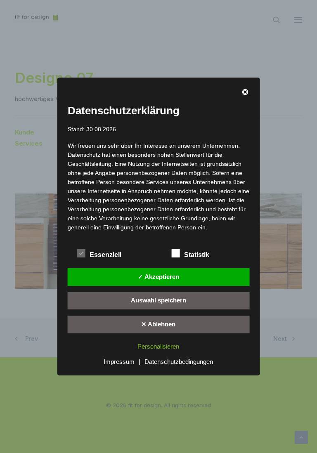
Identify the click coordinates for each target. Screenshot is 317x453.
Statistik (196, 254)
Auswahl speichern (158, 300)
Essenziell (105, 254)
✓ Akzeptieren (158, 276)
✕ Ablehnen (158, 324)
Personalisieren (158, 346)
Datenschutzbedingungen (178, 361)
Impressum (119, 361)
